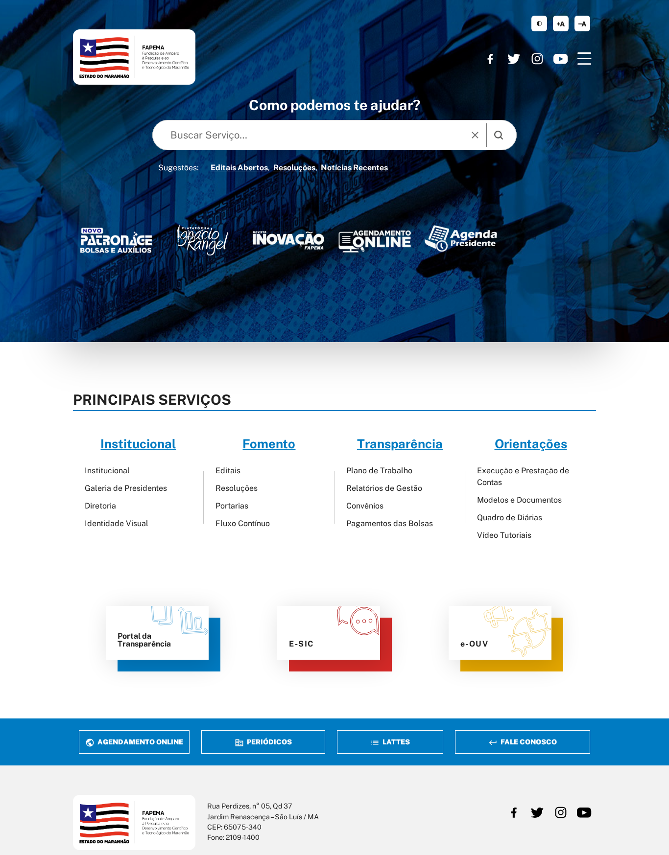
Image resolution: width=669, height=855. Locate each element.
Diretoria (100, 505)
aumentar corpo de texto (561, 23)
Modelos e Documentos (519, 500)
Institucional (107, 470)
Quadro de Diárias (509, 517)
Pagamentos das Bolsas (389, 523)
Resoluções (294, 167)
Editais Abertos (239, 167)
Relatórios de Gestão (384, 488)
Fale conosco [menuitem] (528, 742)
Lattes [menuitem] (395, 742)
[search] (498, 135)
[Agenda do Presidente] (461, 238)
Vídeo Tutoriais (504, 535)
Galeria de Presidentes (126, 488)
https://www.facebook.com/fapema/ (490, 58)
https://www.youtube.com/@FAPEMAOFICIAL (561, 58)
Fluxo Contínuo (242, 523)
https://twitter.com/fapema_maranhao (514, 58)
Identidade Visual (116, 523)
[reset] (475, 135)
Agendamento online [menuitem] (139, 742)
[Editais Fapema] (375, 239)
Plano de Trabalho (379, 470)
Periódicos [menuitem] (268, 742)
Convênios (364, 505)
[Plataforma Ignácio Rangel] (202, 240)
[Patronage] (116, 242)
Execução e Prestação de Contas (523, 476)
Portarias (231, 505)
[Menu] (584, 58)
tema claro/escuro (539, 23)
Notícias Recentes (354, 167)
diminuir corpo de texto (582, 23)
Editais (227, 470)
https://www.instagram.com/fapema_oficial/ (537, 58)
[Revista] (288, 240)
